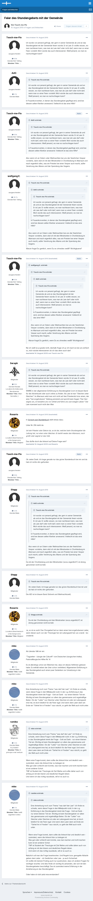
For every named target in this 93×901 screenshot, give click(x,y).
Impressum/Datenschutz (43, 892)
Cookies (67, 892)
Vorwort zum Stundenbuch (38, 420)
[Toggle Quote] (29, 80)
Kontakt (58, 892)
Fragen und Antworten (34, 27)
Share (58, 26)
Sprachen (27, 892)
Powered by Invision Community (46, 897)
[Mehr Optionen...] (86, 37)
